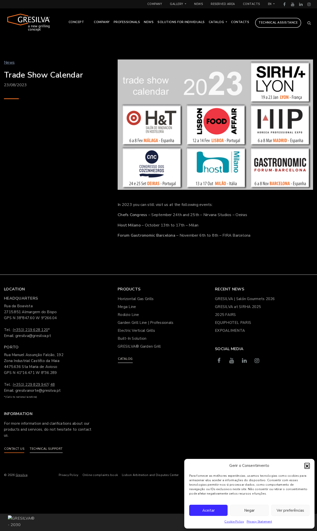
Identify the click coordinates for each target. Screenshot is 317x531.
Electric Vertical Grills (136, 330)
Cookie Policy (234, 522)
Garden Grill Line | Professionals (145, 322)
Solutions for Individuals (181, 22)
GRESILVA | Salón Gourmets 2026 (245, 298)
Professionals (127, 22)
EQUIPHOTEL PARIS (233, 322)
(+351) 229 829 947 (30, 384)
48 (52, 384)
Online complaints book (100, 475)
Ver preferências (290, 510)
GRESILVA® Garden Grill (139, 346)
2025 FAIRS (225, 314)
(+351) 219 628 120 (30, 329)
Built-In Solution (132, 338)
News (198, 4)
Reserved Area (223, 4)
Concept (76, 22)
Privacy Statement (259, 522)
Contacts (251, 4)
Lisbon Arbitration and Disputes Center (150, 475)
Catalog (217, 22)
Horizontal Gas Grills (136, 298)
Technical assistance (278, 23)
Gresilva (21, 475)
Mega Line (127, 306)
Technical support (46, 449)
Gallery (177, 4)
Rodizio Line (128, 314)
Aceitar (208, 510)
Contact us (14, 449)
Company (154, 4)
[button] (307, 465)
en (270, 4)
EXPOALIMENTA (230, 330)
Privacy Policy (69, 475)
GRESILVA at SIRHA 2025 (238, 306)
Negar (249, 510)
